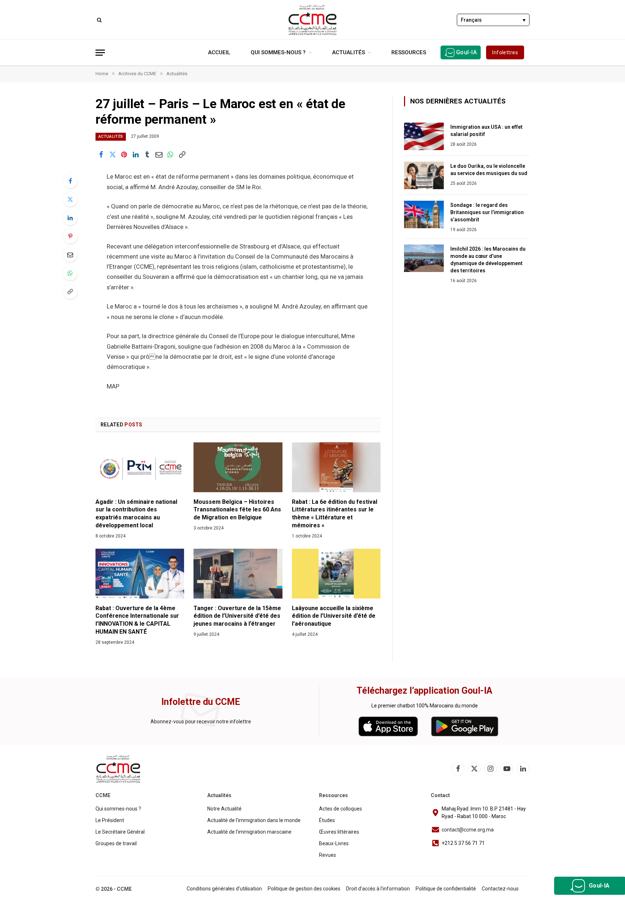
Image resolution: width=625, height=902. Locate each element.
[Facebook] (70, 181)
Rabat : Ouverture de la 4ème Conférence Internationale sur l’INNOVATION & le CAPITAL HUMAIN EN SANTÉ (137, 620)
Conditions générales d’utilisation (224, 889)
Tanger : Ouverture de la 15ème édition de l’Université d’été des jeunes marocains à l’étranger (237, 616)
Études (327, 820)
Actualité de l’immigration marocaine (249, 832)
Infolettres (505, 52)
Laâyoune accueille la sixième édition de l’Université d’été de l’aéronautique (333, 616)
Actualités (348, 52)
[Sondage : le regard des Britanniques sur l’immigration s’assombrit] (424, 214)
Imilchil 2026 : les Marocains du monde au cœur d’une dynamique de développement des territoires (488, 259)
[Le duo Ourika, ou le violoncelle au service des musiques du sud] (424, 175)
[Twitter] (70, 199)
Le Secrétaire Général (120, 832)
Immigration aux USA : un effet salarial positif (486, 130)
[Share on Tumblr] (147, 154)
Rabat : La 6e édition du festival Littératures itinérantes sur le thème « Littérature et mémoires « (334, 513)
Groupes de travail (116, 843)
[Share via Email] (158, 154)
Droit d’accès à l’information (378, 889)
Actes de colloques (340, 809)
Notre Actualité (224, 809)
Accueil (219, 52)
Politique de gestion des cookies (304, 889)
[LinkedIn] (70, 217)
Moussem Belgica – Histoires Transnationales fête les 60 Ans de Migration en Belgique (237, 509)
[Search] (98, 20)
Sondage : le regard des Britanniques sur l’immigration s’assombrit (487, 212)
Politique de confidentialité (446, 889)
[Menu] (100, 52)
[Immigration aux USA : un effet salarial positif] (424, 136)
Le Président (109, 820)
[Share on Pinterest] (124, 154)
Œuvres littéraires (339, 832)
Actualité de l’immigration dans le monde (254, 820)
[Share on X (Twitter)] (112, 154)
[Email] (70, 254)
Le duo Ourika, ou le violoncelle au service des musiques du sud (488, 169)
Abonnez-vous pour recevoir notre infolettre (200, 721)
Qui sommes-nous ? (278, 52)
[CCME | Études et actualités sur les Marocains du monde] (312, 20)
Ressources (408, 52)
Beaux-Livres (334, 843)
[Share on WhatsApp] (170, 154)
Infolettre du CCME (200, 702)
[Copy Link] (182, 154)
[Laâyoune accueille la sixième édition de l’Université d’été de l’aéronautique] (336, 574)
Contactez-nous (500, 889)
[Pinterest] (70, 236)
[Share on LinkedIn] (135, 154)
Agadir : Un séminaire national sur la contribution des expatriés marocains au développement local (136, 513)
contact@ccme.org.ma (468, 830)
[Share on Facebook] (100, 154)
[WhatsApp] (70, 273)
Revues (327, 855)
